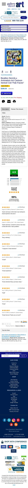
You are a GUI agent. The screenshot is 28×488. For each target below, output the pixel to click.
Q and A (14, 393)
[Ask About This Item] (3, 102)
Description (5, 109)
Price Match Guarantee (14, 382)
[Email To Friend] (9, 102)
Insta (13, 420)
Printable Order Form (14, 385)
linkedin (22, 420)
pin (18, 420)
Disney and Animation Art (10, 34)
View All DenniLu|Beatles (6, 74)
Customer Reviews (14, 369)
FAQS (14, 370)
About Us (14, 9)
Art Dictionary (14, 399)
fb (4, 420)
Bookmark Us (14, 397)
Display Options (10, 326)
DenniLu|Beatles (21, 36)
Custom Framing (14, 381)
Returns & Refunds (14, 366)
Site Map (14, 401)
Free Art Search (14, 394)
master (10, 446)
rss (16, 424)
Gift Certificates (14, 387)
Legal (14, 484)
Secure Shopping (14, 374)
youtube (11, 424)
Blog (14, 396)
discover (17, 446)
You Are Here (6, 330)
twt (9, 420)
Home (8, 9)
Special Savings (14, 384)
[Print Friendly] (14, 102)
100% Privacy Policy (14, 372)
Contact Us (14, 363)
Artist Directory (14, 379)
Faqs (19, 9)
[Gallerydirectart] (14, 4)
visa (3, 446)
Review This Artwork (17, 109)
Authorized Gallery (14, 367)
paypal (13, 451)
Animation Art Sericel (12, 36)
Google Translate (14, 402)
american (23, 446)
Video (3, 113)
